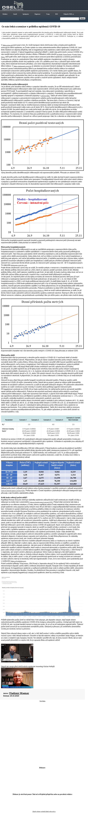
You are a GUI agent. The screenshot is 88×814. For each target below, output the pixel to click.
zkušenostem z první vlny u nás (19, 265)
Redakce (5, 14)
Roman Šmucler (67, 54)
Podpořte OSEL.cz (69, 14)
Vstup (48, 14)
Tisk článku (42, 701)
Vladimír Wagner (19, 693)
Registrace (37, 14)
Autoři (15, 14)
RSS (56, 14)
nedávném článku (45, 96)
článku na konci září (8, 45)
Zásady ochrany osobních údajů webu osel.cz (44, 811)
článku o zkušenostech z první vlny (22, 66)
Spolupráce (26, 14)
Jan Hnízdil (59, 54)
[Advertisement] (42, 719)
